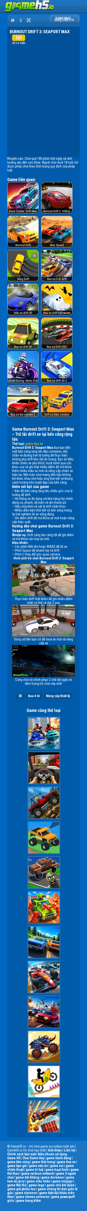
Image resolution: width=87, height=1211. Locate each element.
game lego (36, 1185)
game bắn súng (18, 1162)
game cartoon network (37, 1173)
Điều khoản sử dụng (52, 1154)
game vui (57, 1166)
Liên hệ (69, 1150)
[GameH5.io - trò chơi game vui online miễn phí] (29, 11)
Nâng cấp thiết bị (58, 696)
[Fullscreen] (29, 20)
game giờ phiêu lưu (21, 1189)
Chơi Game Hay (33, 1158)
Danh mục (63, 18)
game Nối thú (17, 1185)
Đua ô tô (34, 696)
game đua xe (34, 444)
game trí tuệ (34, 1170)
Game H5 (13, 1158)
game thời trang (43, 1162)
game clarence (26, 1193)
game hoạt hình (56, 1170)
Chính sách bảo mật (21, 1154)
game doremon (52, 1177)
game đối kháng (27, 1177)
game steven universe (32, 1197)
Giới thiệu (55, 1150)
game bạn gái (17, 1166)
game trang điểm (28, 1201)
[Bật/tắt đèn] (21, 20)
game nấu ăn (38, 1166)
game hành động (58, 1158)
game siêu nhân (38, 1181)
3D (20, 696)
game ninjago (62, 1181)
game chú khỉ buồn (60, 1185)
